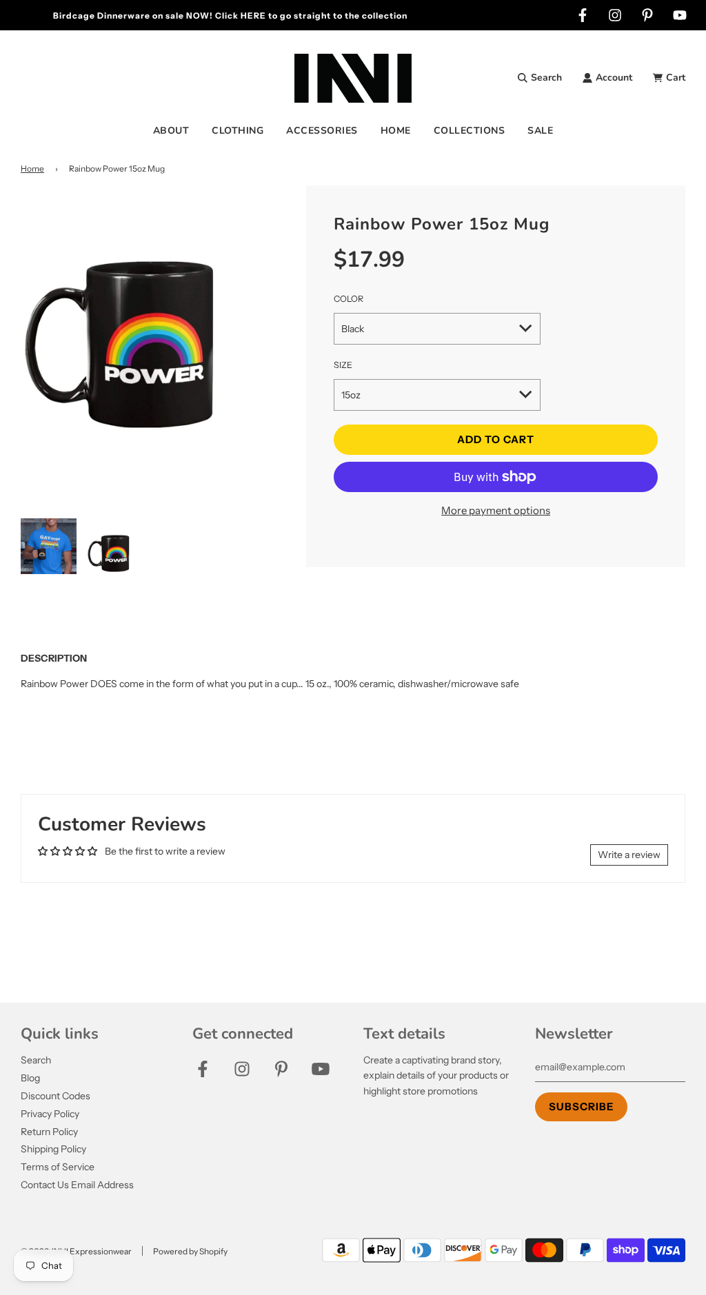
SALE (540, 130)
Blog (30, 1078)
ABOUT (171, 130)
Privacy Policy (50, 1114)
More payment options (495, 510)
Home (32, 168)
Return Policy (49, 1131)
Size (343, 365)
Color (348, 299)
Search (36, 1060)
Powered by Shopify (190, 1251)
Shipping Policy (53, 1149)
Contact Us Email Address (77, 1185)
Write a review (629, 854)
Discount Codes (55, 1096)
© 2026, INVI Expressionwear (76, 1251)
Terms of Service (57, 1167)
